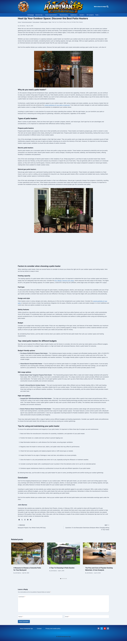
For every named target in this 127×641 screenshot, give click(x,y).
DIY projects (90, 15)
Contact (39, 628)
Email (67, 616)
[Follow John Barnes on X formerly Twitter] (22, 519)
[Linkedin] (108, 628)
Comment (22, 596)
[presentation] (27, 553)
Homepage (30, 15)
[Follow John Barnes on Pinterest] (30, 519)
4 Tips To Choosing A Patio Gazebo (61, 568)
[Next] (113, 560)
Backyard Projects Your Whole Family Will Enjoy (32, 526)
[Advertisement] (62, 251)
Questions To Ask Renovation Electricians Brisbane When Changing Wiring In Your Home (87, 527)
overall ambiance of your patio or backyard (57, 105)
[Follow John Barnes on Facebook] (19, 519)
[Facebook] (98, 628)
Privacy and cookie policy (53, 628)
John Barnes (18, 572)
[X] (101, 628)
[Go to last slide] (13, 560)
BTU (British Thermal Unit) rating (64, 280)
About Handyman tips (26, 628)
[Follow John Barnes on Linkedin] (27, 519)
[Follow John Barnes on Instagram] (25, 519)
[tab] (60, 578)
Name (21, 616)
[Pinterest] (105, 628)
